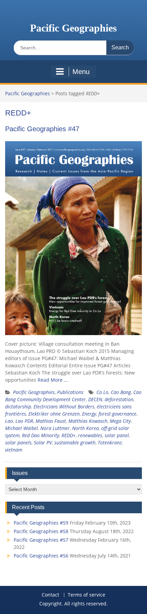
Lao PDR (24, 421)
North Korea (85, 428)
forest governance (117, 413)
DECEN (95, 399)
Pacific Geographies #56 (41, 555)
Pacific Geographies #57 (41, 540)
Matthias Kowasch (87, 421)
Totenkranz (110, 442)
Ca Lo (102, 392)
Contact (50, 595)
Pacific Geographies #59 (41, 522)
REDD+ (69, 435)
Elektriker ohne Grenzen (54, 413)
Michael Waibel (21, 428)
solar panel (117, 435)
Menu (81, 71)
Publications (70, 392)
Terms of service (86, 595)
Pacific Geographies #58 (41, 531)
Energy (89, 413)
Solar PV (43, 442)
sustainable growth (74, 442)
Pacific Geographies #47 (42, 129)
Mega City (120, 421)
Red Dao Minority (40, 435)
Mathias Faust (51, 421)
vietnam (13, 449)
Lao (9, 421)
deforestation (119, 399)
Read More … (53, 380)
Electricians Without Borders (64, 406)
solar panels (18, 442)
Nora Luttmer (55, 428)
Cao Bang (121, 392)
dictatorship (18, 406)
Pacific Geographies (73, 28)
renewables (90, 435)
